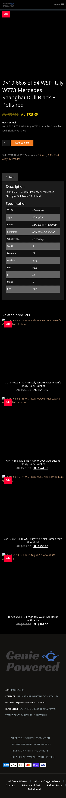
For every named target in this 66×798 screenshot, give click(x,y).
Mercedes (14, 159)
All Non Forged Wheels (47, 781)
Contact (10, 785)
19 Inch (42, 155)
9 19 (50, 155)
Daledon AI (34, 789)
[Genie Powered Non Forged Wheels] (33, 4)
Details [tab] (10, 177)
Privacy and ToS (31, 785)
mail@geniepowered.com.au (29, 702)
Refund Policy (54, 785)
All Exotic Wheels (17, 781)
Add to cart (22, 142)
